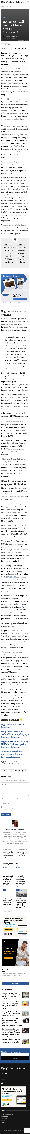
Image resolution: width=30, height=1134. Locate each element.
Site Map (3, 1120)
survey (7, 394)
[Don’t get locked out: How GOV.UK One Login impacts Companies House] (25, 1013)
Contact (3, 1079)
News (5, 867)
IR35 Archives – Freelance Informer (13, 726)
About (2, 1077)
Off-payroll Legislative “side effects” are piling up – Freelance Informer (15, 734)
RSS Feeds (3, 1123)
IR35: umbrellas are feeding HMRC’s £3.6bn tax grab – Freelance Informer (14, 744)
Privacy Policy (5, 1116)
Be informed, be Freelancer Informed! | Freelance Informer (15, 303)
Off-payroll (10, 763)
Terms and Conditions (7, 1114)
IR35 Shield (11, 577)
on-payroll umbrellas (19, 763)
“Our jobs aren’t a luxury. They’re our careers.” (21, 853)
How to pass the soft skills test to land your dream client (8, 854)
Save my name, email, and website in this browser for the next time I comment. (15, 810)
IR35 (4, 17)
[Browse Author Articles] (15, 823)
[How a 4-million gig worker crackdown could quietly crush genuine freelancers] (25, 1041)
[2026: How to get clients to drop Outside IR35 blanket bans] (8, 893)
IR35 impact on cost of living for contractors (14, 761)
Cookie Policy (4, 1118)
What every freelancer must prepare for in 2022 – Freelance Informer (14, 754)
